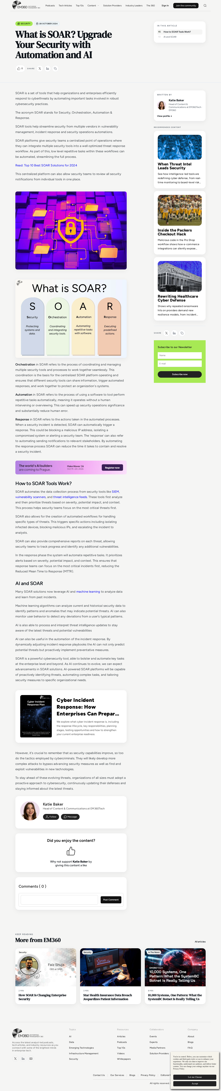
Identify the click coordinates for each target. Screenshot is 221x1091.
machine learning (88, 591)
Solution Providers (112, 5)
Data (71, 1042)
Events (153, 1036)
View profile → (164, 116)
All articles (200, 941)
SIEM (115, 491)
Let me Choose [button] (195, 1077)
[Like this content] (18, 68)
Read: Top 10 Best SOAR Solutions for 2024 (46, 165)
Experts (154, 1042)
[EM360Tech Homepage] (28, 1039)
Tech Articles (65, 5)
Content (92, 5)
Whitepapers (124, 1059)
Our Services (117, 1075)
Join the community (186, 5)
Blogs (190, 1042)
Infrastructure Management (83, 1053)
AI (70, 1036)
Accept (195, 1083)
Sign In (165, 5)
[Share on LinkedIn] (47, 68)
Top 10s (80, 5)
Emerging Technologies (81, 1047)
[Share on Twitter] (40, 68)
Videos (121, 1053)
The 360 (150, 5)
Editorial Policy (168, 1075)
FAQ (190, 1047)
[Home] (26, 9)
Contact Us (99, 1075)
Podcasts (50, 5)
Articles (121, 1036)
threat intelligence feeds (70, 497)
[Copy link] (55, 68)
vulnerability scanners (30, 497)
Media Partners (158, 1047)
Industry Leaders (134, 5)
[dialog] (195, 1070)
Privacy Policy (148, 1075)
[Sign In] (51, 817)
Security (26, 24)
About (191, 1036)
